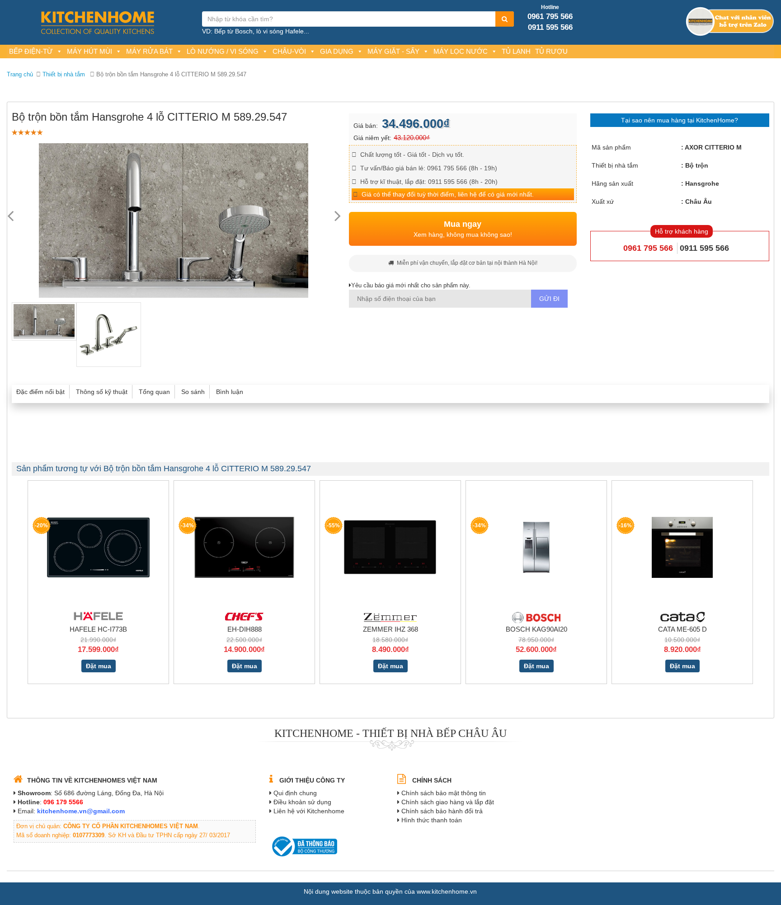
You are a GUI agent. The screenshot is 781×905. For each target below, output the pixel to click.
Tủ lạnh (516, 51)
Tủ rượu (551, 51)
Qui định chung (295, 793)
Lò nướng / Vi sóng (223, 51)
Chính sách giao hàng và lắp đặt (447, 802)
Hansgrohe (702, 183)
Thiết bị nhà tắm (63, 74)
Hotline (550, 7)
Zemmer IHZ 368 (390, 629)
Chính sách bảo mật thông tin (443, 793)
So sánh (193, 391)
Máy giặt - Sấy (393, 51)
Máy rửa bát (149, 51)
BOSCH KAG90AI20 (536, 629)
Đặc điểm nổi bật (40, 391)
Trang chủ (20, 74)
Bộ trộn (696, 165)
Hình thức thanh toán (431, 820)
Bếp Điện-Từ (31, 51)
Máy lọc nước (460, 51)
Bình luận (229, 391)
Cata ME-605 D (682, 629)
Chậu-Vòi (289, 51)
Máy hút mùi (89, 51)
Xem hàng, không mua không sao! (463, 229)
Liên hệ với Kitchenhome (308, 811)
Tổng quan (154, 391)
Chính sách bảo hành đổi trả (442, 811)
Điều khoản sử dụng (302, 802)
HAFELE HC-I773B (98, 629)
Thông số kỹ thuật (101, 391)
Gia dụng (336, 51)
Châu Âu (698, 201)
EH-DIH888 (244, 629)
